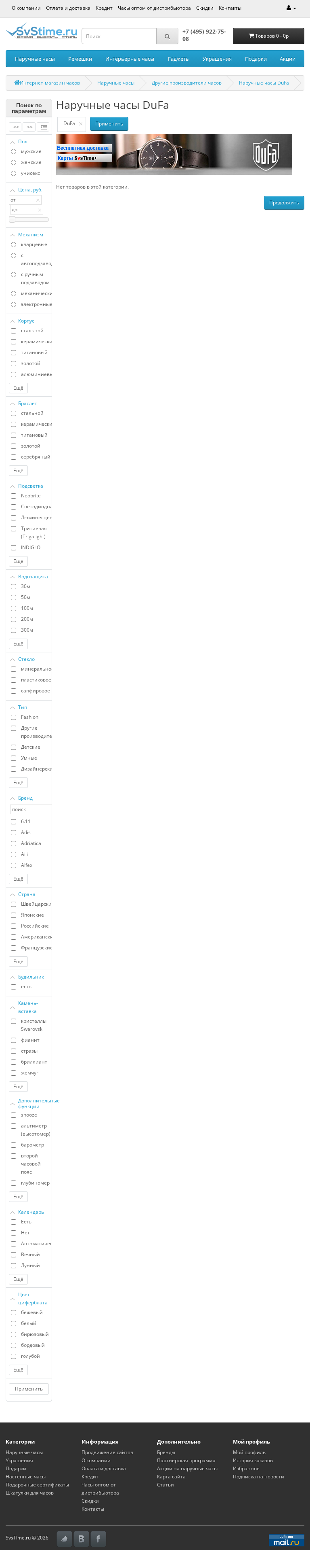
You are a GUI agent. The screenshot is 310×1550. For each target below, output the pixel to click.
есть (26, 986)
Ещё (18, 387)
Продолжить (284, 202)
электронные (36, 304)
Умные (29, 757)
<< (16, 126)
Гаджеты (179, 58)
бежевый (32, 1312)
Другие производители (36, 731)
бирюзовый (35, 1334)
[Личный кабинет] (291, 7)
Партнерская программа (186, 1460)
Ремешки (80, 58)
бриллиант (34, 1061)
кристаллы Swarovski (33, 1024)
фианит (30, 1039)
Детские (30, 746)
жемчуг (29, 1072)
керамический (36, 341)
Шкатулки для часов (30, 1492)
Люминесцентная (36, 517)
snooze (29, 1114)
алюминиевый (36, 374)
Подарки (256, 58)
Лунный (30, 1265)
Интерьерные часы (129, 58)
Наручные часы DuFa (264, 82)
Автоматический (36, 1243)
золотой (30, 363)
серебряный (35, 456)
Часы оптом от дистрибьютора (154, 7)
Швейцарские (36, 903)
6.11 (26, 821)
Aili (24, 854)
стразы (29, 1050)
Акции (287, 58)
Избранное (246, 1468)
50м (25, 597)
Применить (29, 1388)
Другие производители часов (187, 82)
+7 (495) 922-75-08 (204, 35)
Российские (35, 925)
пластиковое (36, 679)
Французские (36, 947)
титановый (34, 352)
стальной (32, 330)
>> (30, 126)
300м (27, 629)
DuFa (69, 123)
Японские (32, 914)
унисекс (30, 173)
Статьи (165, 1484)
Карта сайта (171, 1476)
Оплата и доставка (68, 7)
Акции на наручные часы (187, 1468)
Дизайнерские (36, 768)
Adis (26, 832)
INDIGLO (30, 547)
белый (28, 1323)
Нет (25, 1232)
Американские (36, 936)
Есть (26, 1221)
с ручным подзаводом (35, 278)
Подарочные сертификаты (37, 1484)
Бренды (166, 1452)
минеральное (36, 668)
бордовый (33, 1345)
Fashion (29, 716)
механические (36, 293)
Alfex (26, 865)
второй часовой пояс (31, 1163)
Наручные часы (35, 58)
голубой (30, 1356)
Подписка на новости (258, 1476)
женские (31, 162)
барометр (32, 1144)
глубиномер (35, 1182)
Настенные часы (26, 1476)
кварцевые (34, 244)
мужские (31, 151)
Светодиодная (36, 506)
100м (27, 608)
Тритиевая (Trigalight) (34, 532)
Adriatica (31, 843)
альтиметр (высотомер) (35, 1129)
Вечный (30, 1254)
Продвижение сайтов (107, 1452)
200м (27, 619)
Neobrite (31, 495)
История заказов (253, 1460)
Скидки (205, 7)
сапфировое (35, 690)
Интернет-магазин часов (50, 82)
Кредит (104, 7)
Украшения (217, 58)
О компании (26, 7)
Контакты (230, 7)
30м (25, 586)
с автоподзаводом (36, 259)
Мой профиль (249, 1452)
